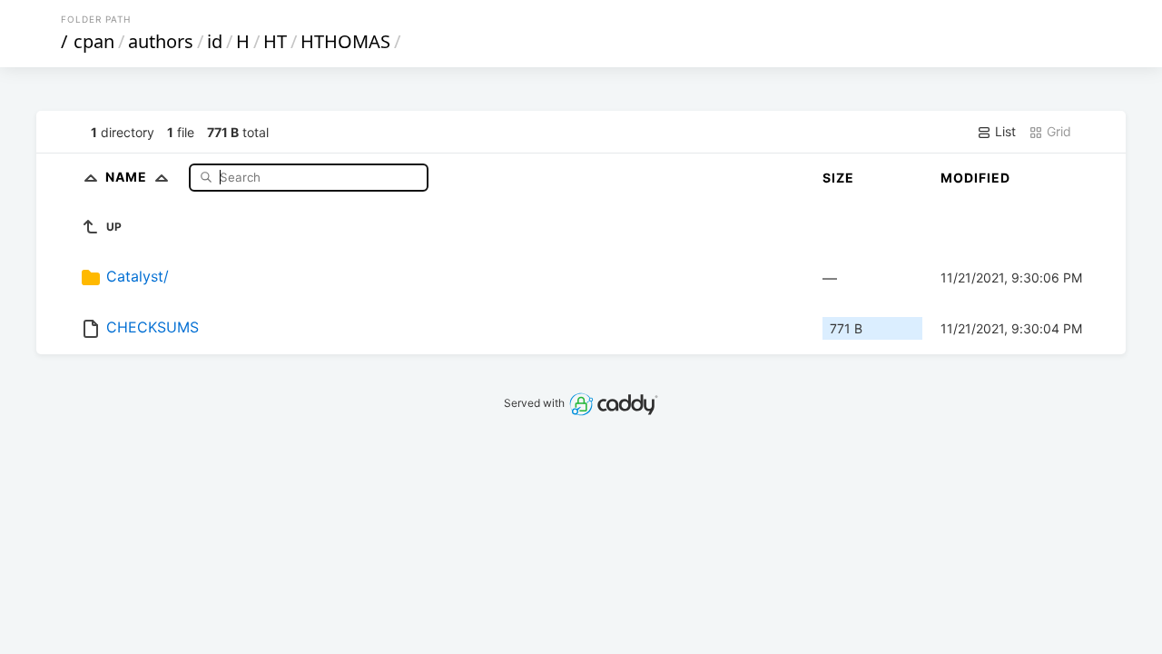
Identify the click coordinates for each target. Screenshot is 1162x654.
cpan (94, 41)
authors (160, 41)
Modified (975, 177)
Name (128, 176)
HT (275, 41)
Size (838, 177)
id (214, 41)
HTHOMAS (345, 41)
